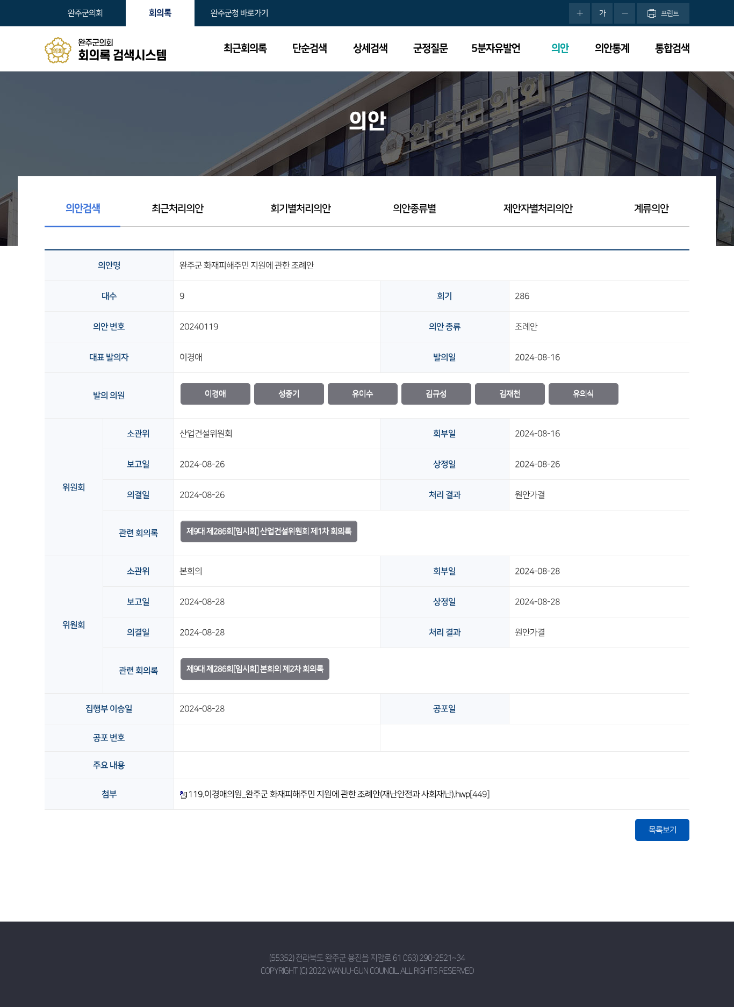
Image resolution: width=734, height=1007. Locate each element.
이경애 (215, 393)
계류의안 (651, 208)
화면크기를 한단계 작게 (624, 13)
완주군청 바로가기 (239, 13)
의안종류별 (414, 208)
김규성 (436, 393)
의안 (560, 48)
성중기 (288, 393)
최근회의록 (245, 48)
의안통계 (612, 48)
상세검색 (370, 48)
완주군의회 (85, 13)
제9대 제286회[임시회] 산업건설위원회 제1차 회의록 (268, 531)
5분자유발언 (495, 48)
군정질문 (430, 48)
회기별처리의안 (300, 208)
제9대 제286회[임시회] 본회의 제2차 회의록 (254, 668)
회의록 (160, 13)
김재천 (509, 393)
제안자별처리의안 (537, 208)
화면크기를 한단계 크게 (579, 13)
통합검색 (672, 48)
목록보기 (663, 830)
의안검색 (83, 208)
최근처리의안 (177, 208)
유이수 (362, 393)
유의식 (583, 393)
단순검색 (309, 48)
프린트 (670, 13)
